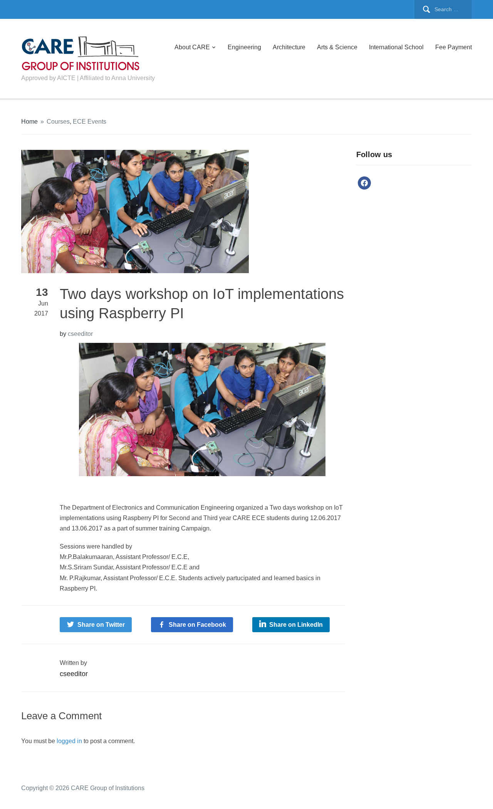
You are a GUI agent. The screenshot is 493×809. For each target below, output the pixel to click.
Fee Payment (453, 47)
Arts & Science (337, 47)
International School (396, 47)
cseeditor (80, 334)
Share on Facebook (197, 624)
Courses (58, 121)
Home (29, 121)
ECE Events (89, 121)
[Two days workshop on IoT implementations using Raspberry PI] (135, 211)
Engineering (244, 47)
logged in (69, 741)
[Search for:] (443, 9)
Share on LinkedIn (296, 624)
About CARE (192, 47)
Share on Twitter (101, 624)
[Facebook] (364, 183)
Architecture (289, 47)
